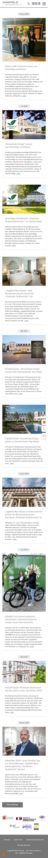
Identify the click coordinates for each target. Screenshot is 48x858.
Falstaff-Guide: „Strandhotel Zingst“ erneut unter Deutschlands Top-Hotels (23, 370)
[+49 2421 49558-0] (44, 429)
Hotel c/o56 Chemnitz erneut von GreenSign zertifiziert (21, 68)
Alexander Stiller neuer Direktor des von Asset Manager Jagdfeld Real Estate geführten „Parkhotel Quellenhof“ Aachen (22, 765)
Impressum (18, 839)
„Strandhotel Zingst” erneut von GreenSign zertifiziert (18, 145)
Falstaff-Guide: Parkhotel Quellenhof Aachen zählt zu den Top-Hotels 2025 (23, 689)
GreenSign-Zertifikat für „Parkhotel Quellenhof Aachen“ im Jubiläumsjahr (23, 220)
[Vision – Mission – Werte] (44, 422)
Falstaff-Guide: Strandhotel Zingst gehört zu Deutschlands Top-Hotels (22, 440)
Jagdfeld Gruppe (25, 853)
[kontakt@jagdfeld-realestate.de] (44, 436)
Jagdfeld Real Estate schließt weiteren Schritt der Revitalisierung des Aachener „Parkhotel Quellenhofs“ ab (24, 514)
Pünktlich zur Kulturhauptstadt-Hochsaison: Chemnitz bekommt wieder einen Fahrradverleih (21, 619)
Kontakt (7, 839)
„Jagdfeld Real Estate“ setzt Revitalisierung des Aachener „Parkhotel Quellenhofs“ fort (19, 293)
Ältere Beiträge (12, 804)
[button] (4, 854)
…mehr (24, 96)
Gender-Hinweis (24, 845)
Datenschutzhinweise (35, 839)
